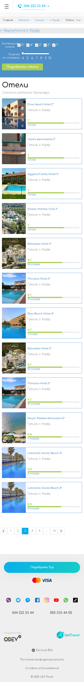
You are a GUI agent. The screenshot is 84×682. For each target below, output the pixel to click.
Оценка (11, 56)
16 (54, 530)
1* (57, 45)
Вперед (61, 531)
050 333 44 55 (61, 613)
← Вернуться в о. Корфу (20, 30)
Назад (3, 531)
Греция (39, 20)
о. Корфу (54, 20)
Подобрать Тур (42, 567)
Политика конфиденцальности (42, 659)
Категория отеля (8, 45)
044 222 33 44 (35, 6)
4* (31, 45)
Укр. (78, 20)
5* (22, 45)
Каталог (24, 20)
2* (48, 45)
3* (40, 45)
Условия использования (42, 668)
